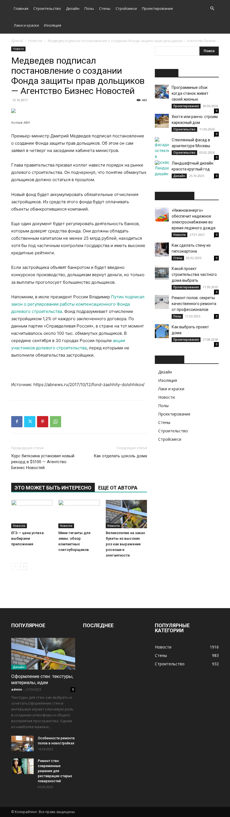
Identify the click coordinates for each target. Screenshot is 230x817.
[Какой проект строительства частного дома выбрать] (162, 273)
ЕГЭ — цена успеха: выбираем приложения (27, 538)
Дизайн (72, 8)
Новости (35, 40)
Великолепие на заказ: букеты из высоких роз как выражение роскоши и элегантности (126, 544)
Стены (105, 8)
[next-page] (23, 566)
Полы (89, 8)
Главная (21, 8)
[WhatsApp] (55, 421)
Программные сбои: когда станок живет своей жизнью (190, 93)
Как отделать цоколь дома (120, 455)
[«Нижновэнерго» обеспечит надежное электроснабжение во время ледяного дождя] (162, 214)
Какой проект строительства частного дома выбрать (194, 274)
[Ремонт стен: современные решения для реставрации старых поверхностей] (22, 766)
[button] (212, 8)
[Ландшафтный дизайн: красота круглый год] (162, 168)
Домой (17, 40)
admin (16, 689)
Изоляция (52, 25)
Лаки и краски (26, 25)
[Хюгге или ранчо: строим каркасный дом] (162, 121)
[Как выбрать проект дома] (162, 331)
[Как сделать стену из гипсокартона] (162, 250)
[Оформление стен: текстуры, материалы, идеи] (43, 654)
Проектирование (157, 8)
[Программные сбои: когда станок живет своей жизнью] (162, 92)
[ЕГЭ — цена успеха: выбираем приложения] (31, 514)
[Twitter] (29, 421)
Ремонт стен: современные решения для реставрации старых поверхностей (55, 771)
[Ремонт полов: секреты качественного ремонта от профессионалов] (162, 302)
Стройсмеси (126, 8)
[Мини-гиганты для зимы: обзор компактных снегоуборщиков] (79, 514)
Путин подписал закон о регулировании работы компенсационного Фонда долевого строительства (77, 304)
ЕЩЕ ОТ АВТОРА (117, 488)
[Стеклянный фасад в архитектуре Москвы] (162, 151)
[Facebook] (16, 421)
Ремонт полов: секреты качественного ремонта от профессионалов (194, 304)
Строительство (47, 8)
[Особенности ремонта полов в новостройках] (22, 743)
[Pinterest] (42, 421)
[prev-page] (14, 566)
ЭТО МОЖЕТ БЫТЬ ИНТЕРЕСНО (53, 488)
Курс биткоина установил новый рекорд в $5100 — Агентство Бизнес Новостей (42, 461)
